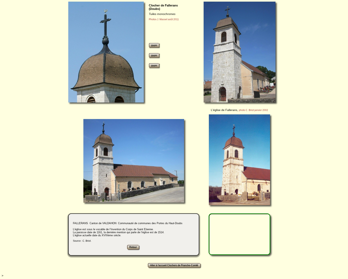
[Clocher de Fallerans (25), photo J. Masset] (106, 52)
